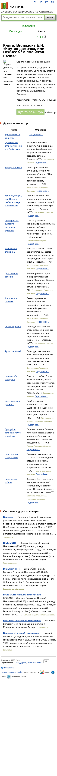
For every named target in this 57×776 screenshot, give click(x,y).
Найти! (50, 17)
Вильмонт (8, 517)
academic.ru (12, 5)
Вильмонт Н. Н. (11, 569)
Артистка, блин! (13, 326)
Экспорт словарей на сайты (12, 672)
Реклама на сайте (34, 663)
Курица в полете (13, 167)
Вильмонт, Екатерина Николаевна (22, 620)
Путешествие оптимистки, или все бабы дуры (13, 145)
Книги (41, 31)
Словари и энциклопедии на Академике (27, 11)
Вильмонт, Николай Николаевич (21, 633)
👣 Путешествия (7, 668)
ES (46, 2)
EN (35, 2)
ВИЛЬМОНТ (9, 543)
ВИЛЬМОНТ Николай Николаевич (22, 594)
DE (40, 2)
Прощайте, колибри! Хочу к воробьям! (13, 432)
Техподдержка (20, 663)
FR (52, 2)
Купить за (30, 112)
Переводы (15, 31)
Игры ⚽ (42, 37)
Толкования (28, 26)
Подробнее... (36, 134)
